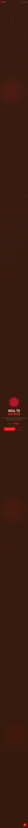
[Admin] (22, 2)
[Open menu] (25, 2)
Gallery (20, 429)
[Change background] (24, 824)
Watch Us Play (9, 429)
